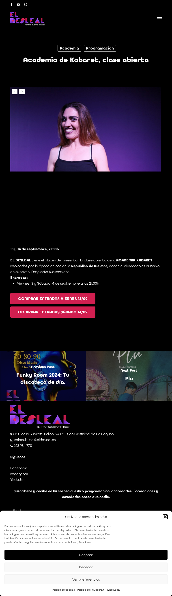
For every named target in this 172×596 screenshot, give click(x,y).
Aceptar (86, 555)
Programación (100, 48)
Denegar (86, 567)
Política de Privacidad (90, 589)
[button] (165, 517)
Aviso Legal (113, 589)
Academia (69, 48)
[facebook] (11, 4)
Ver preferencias (86, 579)
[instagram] (25, 4)
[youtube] (18, 4)
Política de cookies (63, 589)
